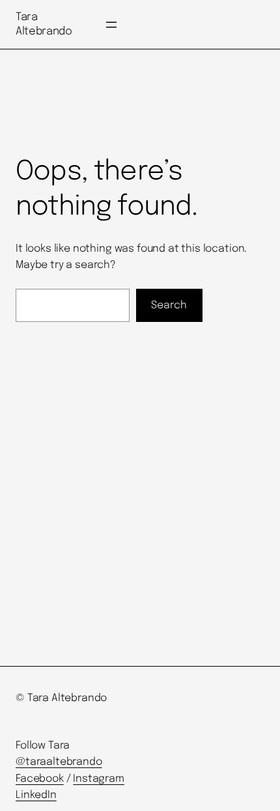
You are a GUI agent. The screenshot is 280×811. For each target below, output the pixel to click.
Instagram (98, 778)
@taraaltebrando (59, 761)
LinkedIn (36, 795)
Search (169, 305)
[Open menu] (111, 25)
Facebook (40, 778)
